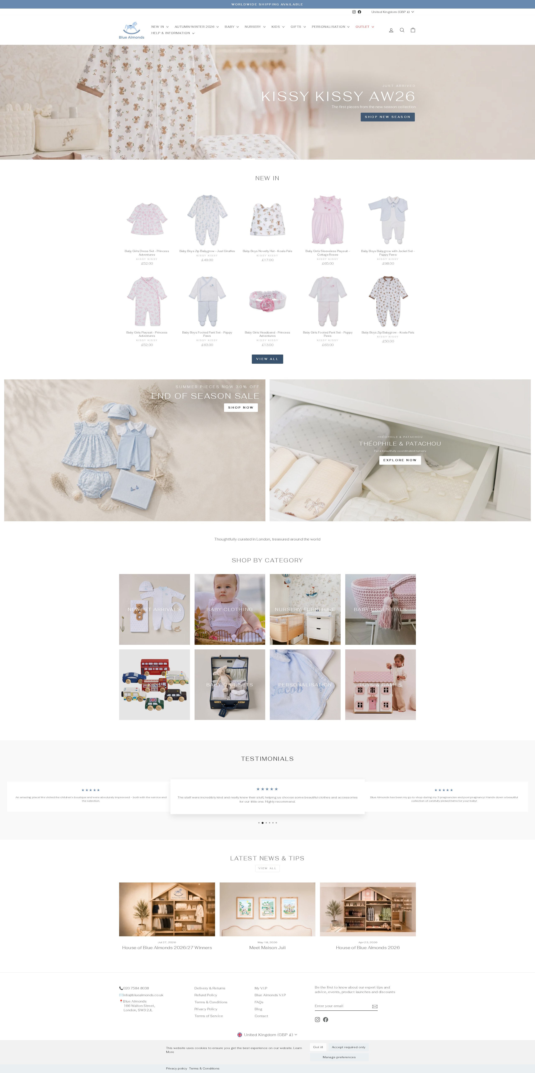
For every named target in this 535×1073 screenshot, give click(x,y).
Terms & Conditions (204, 1068)
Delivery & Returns (210, 988)
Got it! (318, 1047)
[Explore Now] (400, 450)
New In (158, 27)
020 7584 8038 (136, 988)
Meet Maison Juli (267, 947)
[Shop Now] (134, 450)
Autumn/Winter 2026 (195, 27)
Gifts (297, 27)
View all (267, 359)
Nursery (253, 27)
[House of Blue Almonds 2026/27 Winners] (167, 909)
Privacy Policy (206, 1009)
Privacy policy (176, 1068)
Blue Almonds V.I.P (270, 995)
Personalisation (329, 27)
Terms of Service (209, 1016)
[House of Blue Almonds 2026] (368, 909)
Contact (261, 1016)
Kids (276, 27)
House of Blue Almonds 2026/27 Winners (167, 947)
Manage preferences (339, 1057)
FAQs (259, 1002)
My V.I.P (261, 988)
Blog (258, 1009)
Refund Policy (206, 995)
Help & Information (171, 33)
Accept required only (349, 1047)
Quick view (147, 243)
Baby (230, 27)
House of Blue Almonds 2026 (368, 947)
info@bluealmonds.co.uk (143, 995)
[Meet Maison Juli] (268, 909)
